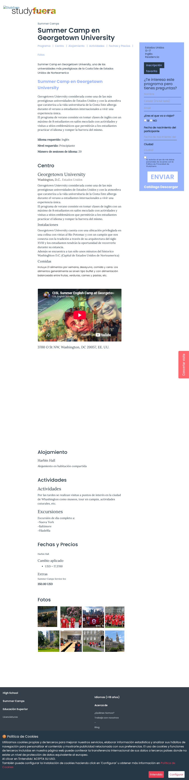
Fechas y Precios (119, 46)
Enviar (162, 176)
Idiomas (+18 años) (107, 697)
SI (147, 120)
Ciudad (148, 144)
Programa (44, 46)
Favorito (151, 71)
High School (10, 693)
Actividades (96, 46)
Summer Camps (48, 23)
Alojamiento (76, 46)
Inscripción (154, 65)
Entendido (156, 774)
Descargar (169, 187)
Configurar (176, 774)
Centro (59, 46)
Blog (96, 727)
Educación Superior (15, 709)
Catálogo (151, 187)
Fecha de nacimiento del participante (160, 129)
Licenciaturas (10, 716)
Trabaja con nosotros (106, 717)
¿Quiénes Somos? (104, 712)
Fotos (41, 55)
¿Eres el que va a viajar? (159, 116)
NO (154, 120)
